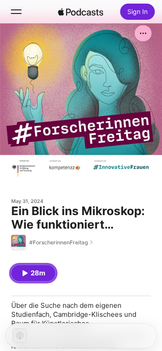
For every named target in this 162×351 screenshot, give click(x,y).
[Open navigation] (16, 12)
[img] (80, 11)
